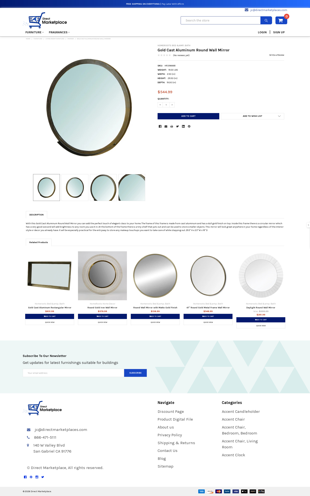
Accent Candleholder (241, 411)
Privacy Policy (170, 435)
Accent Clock (233, 455)
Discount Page (171, 411)
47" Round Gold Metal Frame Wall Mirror (208, 307)
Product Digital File (175, 419)
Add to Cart (50, 316)
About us (166, 427)
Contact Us (168, 450)
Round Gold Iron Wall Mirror (102, 307)
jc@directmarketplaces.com (268, 10)
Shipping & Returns (176, 442)
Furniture (33, 32)
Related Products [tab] (38, 242)
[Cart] (281, 20)
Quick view (49, 322)
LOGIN (262, 32)
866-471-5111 (45, 437)
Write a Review (276, 55)
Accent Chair (233, 419)
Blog (162, 458)
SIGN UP (279, 32)
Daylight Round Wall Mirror (260, 307)
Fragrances (58, 32)
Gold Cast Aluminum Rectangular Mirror (49, 307)
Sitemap (165, 466)
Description (36, 214)
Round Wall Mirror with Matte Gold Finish (155, 307)
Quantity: (163, 98)
